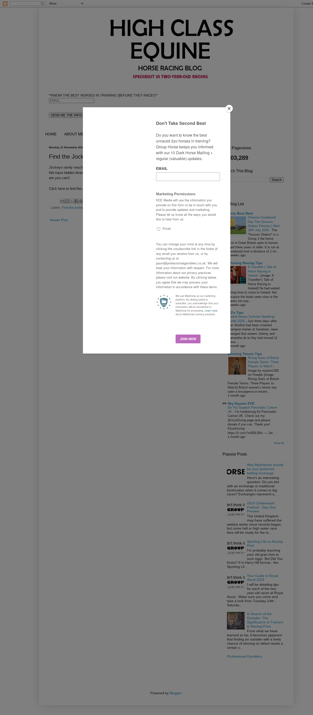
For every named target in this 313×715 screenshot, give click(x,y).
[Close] (229, 108)
